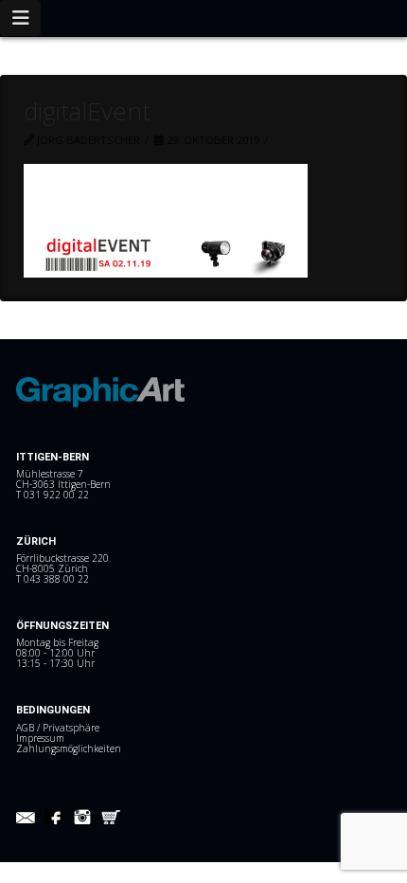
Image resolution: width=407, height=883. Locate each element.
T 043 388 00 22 (52, 579)
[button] (20, 18)
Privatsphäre (71, 727)
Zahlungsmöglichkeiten (68, 748)
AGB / (29, 727)
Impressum (40, 738)
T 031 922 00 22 (52, 494)
